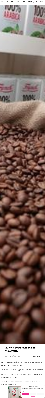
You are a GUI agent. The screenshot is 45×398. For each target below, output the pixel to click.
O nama (32, 396)
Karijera (29, 1)
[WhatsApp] (37, 356)
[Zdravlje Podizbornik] (25, 1)
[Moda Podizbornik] (8, 1)
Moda (6, 1)
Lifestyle (17, 1)
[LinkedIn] (36, 356)
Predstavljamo (8, 356)
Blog (41, 1)
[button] (43, 386)
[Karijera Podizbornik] (31, 1)
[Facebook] (33, 356)
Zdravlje (23, 1)
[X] (34, 356)
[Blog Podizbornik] (42, 1)
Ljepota (11, 1)
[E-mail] (40, 356)
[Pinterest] (38, 356)
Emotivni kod (35, 2)
